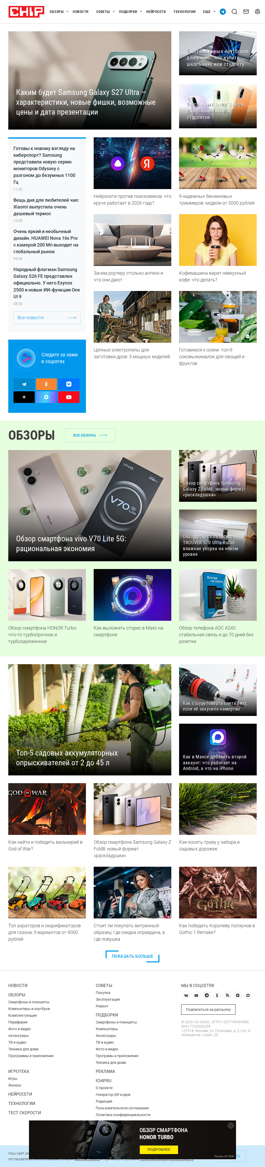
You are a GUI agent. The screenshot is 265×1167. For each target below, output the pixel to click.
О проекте (104, 1088)
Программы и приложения (31, 1056)
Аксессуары (18, 1036)
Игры (12, 1078)
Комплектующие (22, 1015)
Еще (207, 12)
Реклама (105, 1071)
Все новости (31, 317)
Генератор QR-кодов (113, 1095)
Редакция (104, 1101)
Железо (14, 1085)
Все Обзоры (84, 435)
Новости (81, 12)
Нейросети (156, 12)
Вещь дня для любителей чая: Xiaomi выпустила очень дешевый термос (46, 206)
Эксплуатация (108, 999)
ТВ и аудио (17, 1042)
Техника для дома (23, 1049)
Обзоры (57, 12)
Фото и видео (19, 1029)
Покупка (103, 993)
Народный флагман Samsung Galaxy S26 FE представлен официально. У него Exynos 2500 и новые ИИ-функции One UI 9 (46, 283)
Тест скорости (24, 1112)
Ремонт (102, 1006)
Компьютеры (107, 1029)
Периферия (17, 1022)
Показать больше (132, 956)
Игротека (18, 1071)
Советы (103, 12)
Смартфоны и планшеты (28, 1002)
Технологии (184, 12)
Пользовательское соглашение (122, 1108)
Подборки (128, 12)
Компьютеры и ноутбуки (29, 1009)
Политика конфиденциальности (123, 1115)
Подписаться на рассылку (208, 1009)
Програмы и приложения (117, 1056)
